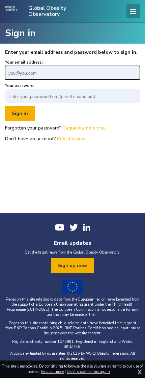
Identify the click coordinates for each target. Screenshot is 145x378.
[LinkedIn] (86, 227)
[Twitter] (73, 227)
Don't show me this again (88, 371)
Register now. (71, 139)
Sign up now (72, 265)
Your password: (20, 85)
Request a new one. (84, 128)
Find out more (52, 371)
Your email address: (24, 62)
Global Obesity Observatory (47, 11)
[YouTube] (59, 227)
